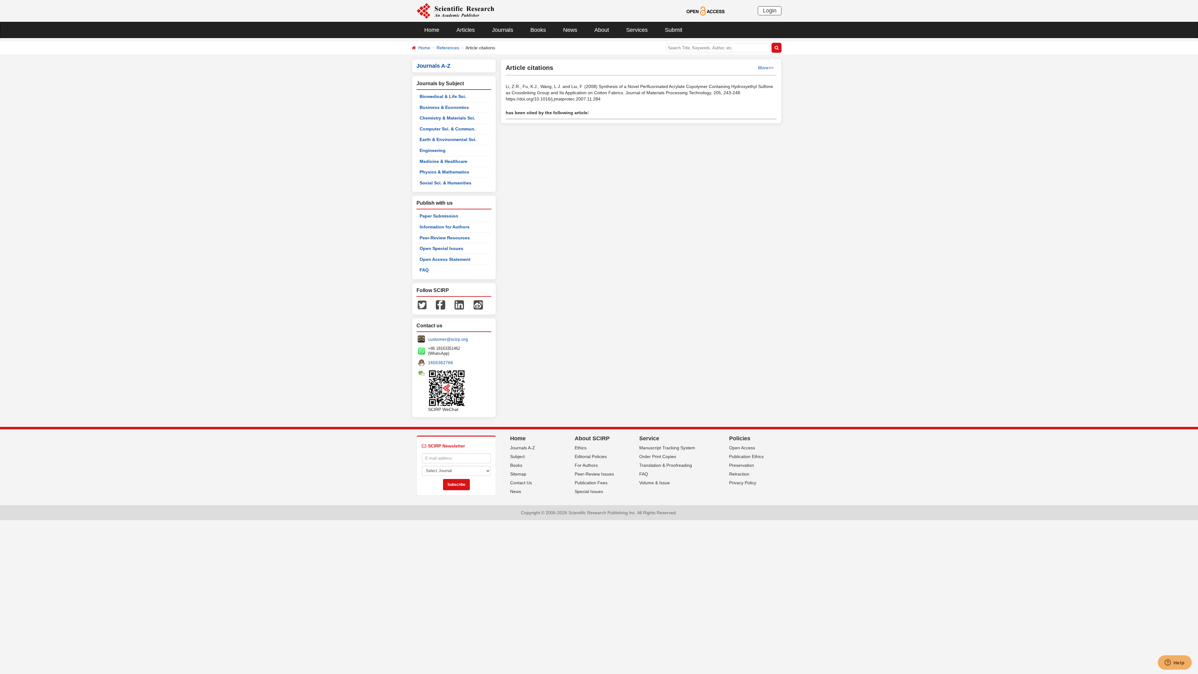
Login (770, 10)
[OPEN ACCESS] (705, 10)
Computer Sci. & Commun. (447, 128)
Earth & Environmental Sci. (448, 139)
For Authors (586, 465)
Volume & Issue (654, 482)
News (570, 30)
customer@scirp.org (448, 339)
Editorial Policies (591, 456)
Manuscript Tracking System (667, 447)
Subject (517, 456)
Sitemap (518, 473)
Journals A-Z (522, 447)
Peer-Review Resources (445, 237)
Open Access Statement (445, 259)
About (601, 30)
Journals (502, 30)
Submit (673, 30)
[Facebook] (440, 304)
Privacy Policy (742, 482)
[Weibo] (478, 304)
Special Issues (589, 491)
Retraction (739, 473)
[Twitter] (422, 304)
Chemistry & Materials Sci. (447, 117)
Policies (739, 438)
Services (637, 30)
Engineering (433, 150)
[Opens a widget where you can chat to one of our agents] (1174, 663)
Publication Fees (591, 482)
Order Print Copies (657, 456)
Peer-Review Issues (594, 473)
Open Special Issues (441, 248)
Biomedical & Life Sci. (443, 96)
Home (431, 30)
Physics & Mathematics (444, 171)
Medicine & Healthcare (443, 161)
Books (538, 30)
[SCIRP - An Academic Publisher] (455, 10)
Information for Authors (445, 226)
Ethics (581, 447)
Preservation (741, 465)
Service (649, 438)
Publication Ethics (746, 456)
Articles (465, 30)
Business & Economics (444, 107)
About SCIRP (592, 438)
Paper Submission (439, 215)
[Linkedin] (459, 304)
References (447, 47)
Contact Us (521, 482)
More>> (765, 67)
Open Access (742, 447)
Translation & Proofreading (665, 465)
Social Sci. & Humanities (445, 182)
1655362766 (440, 362)
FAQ (424, 269)
